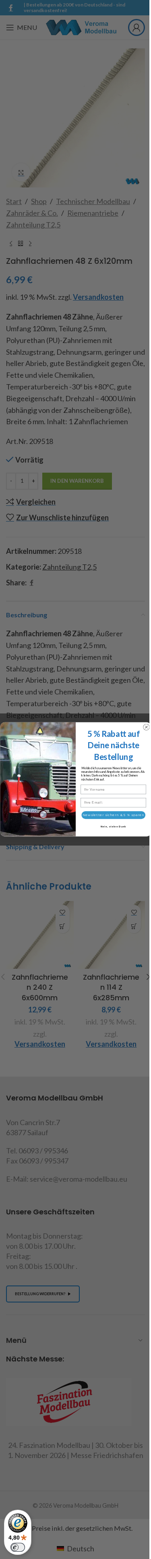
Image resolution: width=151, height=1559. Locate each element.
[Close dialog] (146, 727)
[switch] (17, 1547)
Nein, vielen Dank (113, 827)
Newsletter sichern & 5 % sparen (113, 815)
